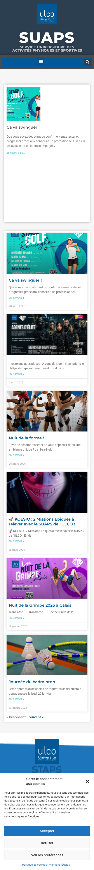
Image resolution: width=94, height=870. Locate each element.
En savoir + (16, 297)
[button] (87, 781)
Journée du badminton (32, 681)
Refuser (47, 843)
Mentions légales (59, 864)
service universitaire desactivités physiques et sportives (47, 48)
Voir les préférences (47, 855)
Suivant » (36, 717)
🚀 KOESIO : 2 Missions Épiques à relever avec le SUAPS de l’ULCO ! (42, 522)
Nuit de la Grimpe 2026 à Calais (40, 605)
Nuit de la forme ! (26, 438)
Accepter (47, 831)
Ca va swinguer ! (23, 127)
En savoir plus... (16, 152)
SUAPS (47, 37)
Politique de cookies (34, 864)
